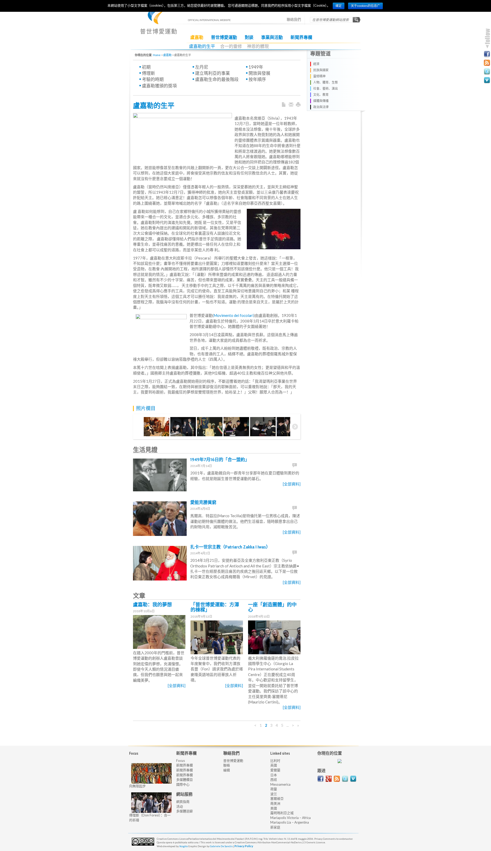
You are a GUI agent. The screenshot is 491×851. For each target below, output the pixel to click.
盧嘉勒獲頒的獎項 (159, 85)
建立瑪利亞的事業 (212, 73)
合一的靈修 (231, 46)
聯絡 (226, 765)
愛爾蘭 (275, 770)
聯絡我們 (294, 19)
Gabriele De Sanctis (221, 846)
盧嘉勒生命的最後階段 (217, 79)
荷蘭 (273, 789)
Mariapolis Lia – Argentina (289, 822)
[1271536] (236, 427)
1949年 (256, 67)
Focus (180, 761)
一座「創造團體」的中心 (272, 607)
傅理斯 (148, 73)
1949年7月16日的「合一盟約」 (219, 459)
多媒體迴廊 (184, 811)
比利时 (275, 761)
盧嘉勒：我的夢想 (152, 605)
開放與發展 (259, 73)
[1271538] (289, 427)
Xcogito (183, 846)
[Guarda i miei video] (353, 779)
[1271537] (263, 427)
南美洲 (275, 803)
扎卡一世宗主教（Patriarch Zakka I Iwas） (230, 546)
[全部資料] (291, 484)
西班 (273, 779)
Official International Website (158, 23)
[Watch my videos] (487, 80)
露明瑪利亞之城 (282, 813)
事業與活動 (272, 37)
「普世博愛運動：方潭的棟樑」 (215, 607)
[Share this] (291, 105)
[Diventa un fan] (320, 779)
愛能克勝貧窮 (203, 502)
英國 (273, 765)
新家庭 (275, 827)
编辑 (226, 770)
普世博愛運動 (224, 37)
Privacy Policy (244, 846)
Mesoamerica (280, 784)
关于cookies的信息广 (365, 6)
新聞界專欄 (301, 37)
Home (157, 55)
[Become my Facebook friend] (487, 54)
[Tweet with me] (345, 779)
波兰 (273, 794)
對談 (249, 37)
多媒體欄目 (184, 779)
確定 (339, 6)
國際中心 (182, 784)
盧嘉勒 (196, 37)
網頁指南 (182, 802)
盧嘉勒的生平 (202, 46)
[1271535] (209, 427)
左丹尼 (201, 67)
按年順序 (257, 79)
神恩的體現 (258, 46)
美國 (273, 808)
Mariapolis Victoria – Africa (290, 818)
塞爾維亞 (277, 798)
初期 (146, 67)
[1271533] (156, 427)
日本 (273, 775)
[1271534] (183, 427)
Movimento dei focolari (233, 315)
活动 (179, 806)
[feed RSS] (337, 779)
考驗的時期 (153, 79)
